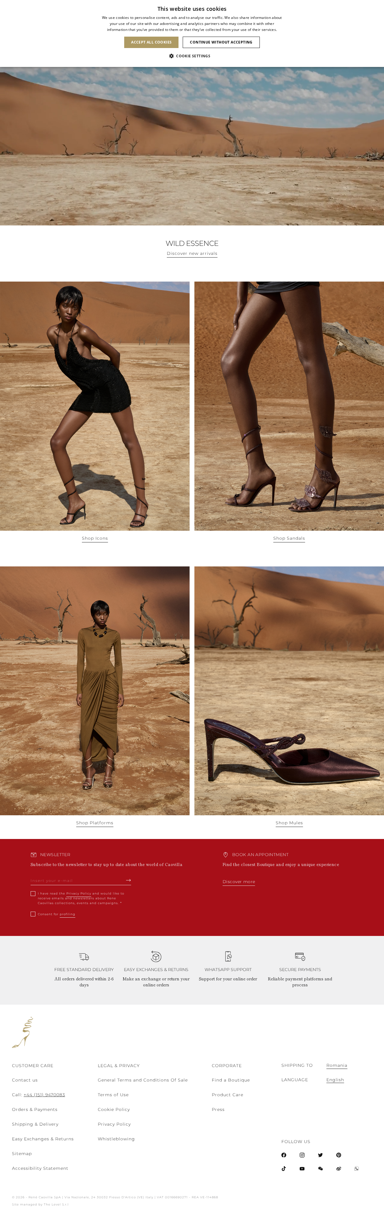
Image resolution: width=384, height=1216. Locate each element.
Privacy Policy (78, 893)
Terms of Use (113, 1094)
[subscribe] (128, 880)
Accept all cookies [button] (151, 42)
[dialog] (192, 33)
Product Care (227, 1094)
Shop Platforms (94, 822)
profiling (67, 914)
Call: (38, 1094)
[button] (192, 56)
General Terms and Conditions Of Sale (143, 1080)
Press (218, 1109)
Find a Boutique (231, 1080)
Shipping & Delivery (35, 1124)
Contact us (25, 1080)
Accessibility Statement (40, 1168)
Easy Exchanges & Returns (43, 1139)
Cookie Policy (114, 1109)
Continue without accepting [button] (221, 42)
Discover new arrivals (192, 253)
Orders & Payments (35, 1109)
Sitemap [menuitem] (22, 1153)
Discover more (239, 881)
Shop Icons (95, 538)
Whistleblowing (116, 1139)
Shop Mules (289, 822)
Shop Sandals (289, 538)
